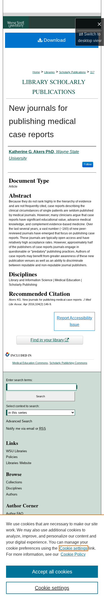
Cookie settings (73, 548)
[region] (52, 557)
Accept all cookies (52, 571)
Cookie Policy (73, 554)
